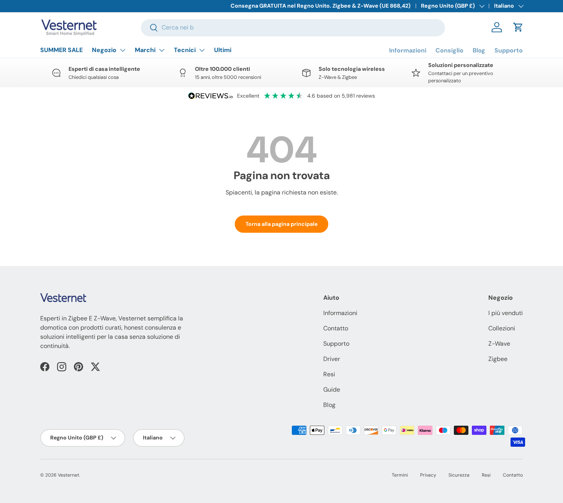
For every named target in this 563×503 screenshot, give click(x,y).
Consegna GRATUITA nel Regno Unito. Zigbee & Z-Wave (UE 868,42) (321, 5)
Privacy (428, 475)
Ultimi (222, 50)
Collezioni (501, 328)
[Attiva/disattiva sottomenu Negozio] (122, 50)
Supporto (508, 50)
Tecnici (185, 50)
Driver (331, 359)
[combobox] (293, 27)
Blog (479, 50)
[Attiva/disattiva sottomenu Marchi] (161, 50)
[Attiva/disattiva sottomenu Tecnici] (201, 50)
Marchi (145, 50)
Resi (329, 374)
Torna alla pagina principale (281, 223)
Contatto (335, 328)
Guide (331, 389)
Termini (400, 475)
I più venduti (505, 313)
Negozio (104, 50)
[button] (518, 27)
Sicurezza (459, 475)
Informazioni (407, 50)
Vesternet (68, 475)
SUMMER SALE (61, 50)
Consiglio (449, 50)
